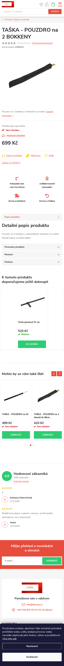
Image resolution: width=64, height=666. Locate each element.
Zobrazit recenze (21, 481)
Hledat (55, 11)
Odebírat (51, 560)
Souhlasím (32, 657)
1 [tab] (30, 445)
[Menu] (60, 4)
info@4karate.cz (34, 604)
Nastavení (32, 646)
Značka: (11, 163)
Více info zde (9, 638)
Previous (53, 373)
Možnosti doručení (16, 135)
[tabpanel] (32, 319)
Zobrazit (16, 434)
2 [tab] (33, 445)
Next (59, 373)
